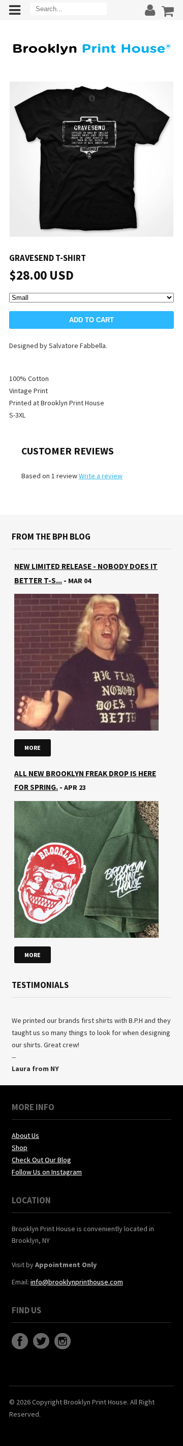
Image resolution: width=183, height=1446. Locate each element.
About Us (25, 1135)
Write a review (101, 475)
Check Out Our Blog (41, 1159)
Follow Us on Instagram (47, 1171)
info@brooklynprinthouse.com (76, 1281)
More (32, 747)
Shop (19, 1147)
